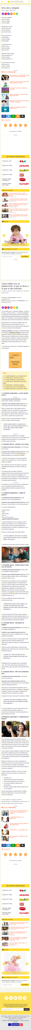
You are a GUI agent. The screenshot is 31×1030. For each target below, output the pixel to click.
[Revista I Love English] (24, 184)
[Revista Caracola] (24, 166)
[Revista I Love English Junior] (24, 179)
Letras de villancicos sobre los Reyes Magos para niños (19, 95)
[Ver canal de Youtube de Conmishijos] (11, 13)
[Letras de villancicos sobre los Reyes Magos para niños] (5, 96)
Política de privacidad (24, 1016)
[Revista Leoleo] (24, 170)
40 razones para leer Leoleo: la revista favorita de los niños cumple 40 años (18, 199)
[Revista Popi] (24, 161)
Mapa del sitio (8, 1017)
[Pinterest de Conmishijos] (5, 13)
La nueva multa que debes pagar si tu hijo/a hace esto (18, 943)
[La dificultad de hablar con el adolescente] (5, 819)
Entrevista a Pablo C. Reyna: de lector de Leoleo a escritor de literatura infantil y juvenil (19, 210)
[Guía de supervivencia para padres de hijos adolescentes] (5, 825)
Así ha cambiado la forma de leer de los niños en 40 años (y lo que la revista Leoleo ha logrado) (18, 204)
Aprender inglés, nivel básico (6, 179)
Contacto (14, 1017)
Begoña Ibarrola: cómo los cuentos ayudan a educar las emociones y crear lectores (18, 194)
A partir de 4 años (7, 165)
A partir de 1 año (7, 161)
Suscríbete (25, 256)
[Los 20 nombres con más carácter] (15, 235)
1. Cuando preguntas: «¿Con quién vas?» (15, 376)
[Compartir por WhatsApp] (17, 13)
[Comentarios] (22, 116)
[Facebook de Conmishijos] (8, 13)
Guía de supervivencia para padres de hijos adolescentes (19, 824)
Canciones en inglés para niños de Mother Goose (18, 107)
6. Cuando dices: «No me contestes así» (15, 386)
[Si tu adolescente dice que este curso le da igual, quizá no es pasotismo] (5, 923)
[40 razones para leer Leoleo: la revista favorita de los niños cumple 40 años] (5, 200)
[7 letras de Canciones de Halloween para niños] (5, 90)
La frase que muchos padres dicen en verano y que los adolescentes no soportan (19, 812)
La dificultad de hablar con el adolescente (17, 817)
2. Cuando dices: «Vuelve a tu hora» (13, 377)
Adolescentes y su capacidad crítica (19, 829)
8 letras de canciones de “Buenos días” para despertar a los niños (19, 82)
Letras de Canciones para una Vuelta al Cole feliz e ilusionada (19, 101)
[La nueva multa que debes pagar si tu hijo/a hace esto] (5, 944)
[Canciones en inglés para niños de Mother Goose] (5, 109)
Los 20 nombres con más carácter (15, 244)
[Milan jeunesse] (21, 1024)
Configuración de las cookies (15, 1018)
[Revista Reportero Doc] (24, 175)
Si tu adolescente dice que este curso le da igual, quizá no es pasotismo (18, 923)
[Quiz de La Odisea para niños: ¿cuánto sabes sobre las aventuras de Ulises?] (5, 215)
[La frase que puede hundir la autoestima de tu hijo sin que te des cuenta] (5, 928)
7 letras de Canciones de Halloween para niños (18, 88)
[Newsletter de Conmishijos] (14, 13)
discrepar (25, 689)
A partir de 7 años (7, 170)
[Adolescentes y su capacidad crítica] (5, 832)
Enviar (27, 1009)
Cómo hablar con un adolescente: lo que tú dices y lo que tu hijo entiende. (19, 76)
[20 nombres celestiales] (15, 963)
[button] (3, 235)
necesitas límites (20, 453)
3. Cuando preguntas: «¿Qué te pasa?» (14, 379)
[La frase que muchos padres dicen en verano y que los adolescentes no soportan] (5, 812)
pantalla (12, 591)
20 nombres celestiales (16, 973)
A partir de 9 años (7, 174)
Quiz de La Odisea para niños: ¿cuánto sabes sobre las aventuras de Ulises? (18, 215)
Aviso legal (10, 1016)
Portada (5, 1016)
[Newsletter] (18, 116)
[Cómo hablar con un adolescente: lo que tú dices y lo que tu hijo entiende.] (5, 77)
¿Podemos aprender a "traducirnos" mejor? (15, 388)
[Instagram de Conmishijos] (3, 13)
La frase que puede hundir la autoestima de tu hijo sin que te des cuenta (19, 928)
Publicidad (16, 1016)
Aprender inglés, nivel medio (6, 184)
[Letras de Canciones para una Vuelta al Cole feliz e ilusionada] (5, 102)
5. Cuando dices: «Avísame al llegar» (14, 385)
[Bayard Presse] (14, 1024)
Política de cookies (21, 1017)
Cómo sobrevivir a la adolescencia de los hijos (19, 837)
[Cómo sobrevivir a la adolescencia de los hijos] (5, 838)
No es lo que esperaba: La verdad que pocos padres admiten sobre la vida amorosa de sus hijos (18, 938)
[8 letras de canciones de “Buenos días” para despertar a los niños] (5, 83)
